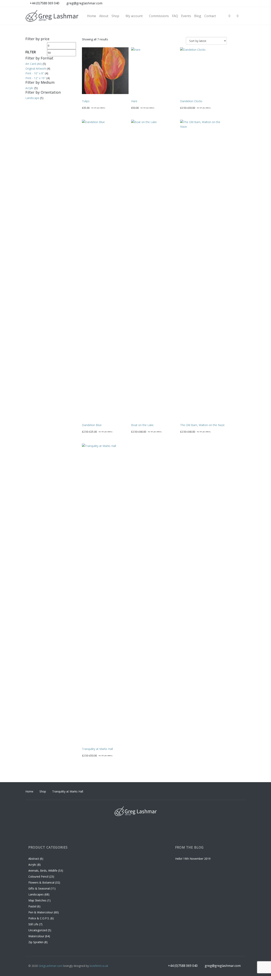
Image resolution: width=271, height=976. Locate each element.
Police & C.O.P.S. (39, 918)
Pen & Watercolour (40, 912)
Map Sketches (37, 900)
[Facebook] (219, 3)
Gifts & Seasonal (39, 888)
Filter (30, 52)
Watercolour (36, 936)
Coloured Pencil (38, 876)
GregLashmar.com (50, 966)
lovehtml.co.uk (99, 966)
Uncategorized (37, 930)
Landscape (32, 98)
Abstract (33, 858)
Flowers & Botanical (41, 882)
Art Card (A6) (33, 64)
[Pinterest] (234, 3)
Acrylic (29, 88)
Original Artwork (35, 68)
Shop (42, 791)
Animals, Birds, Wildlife (42, 870)
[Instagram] (227, 3)
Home (29, 791)
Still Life (33, 924)
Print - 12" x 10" (35, 78)
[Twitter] (242, 3)
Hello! (178, 858)
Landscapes (36, 894)
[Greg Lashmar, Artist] (52, 16)
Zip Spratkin (35, 942)
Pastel (32, 906)
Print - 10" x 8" (34, 73)
